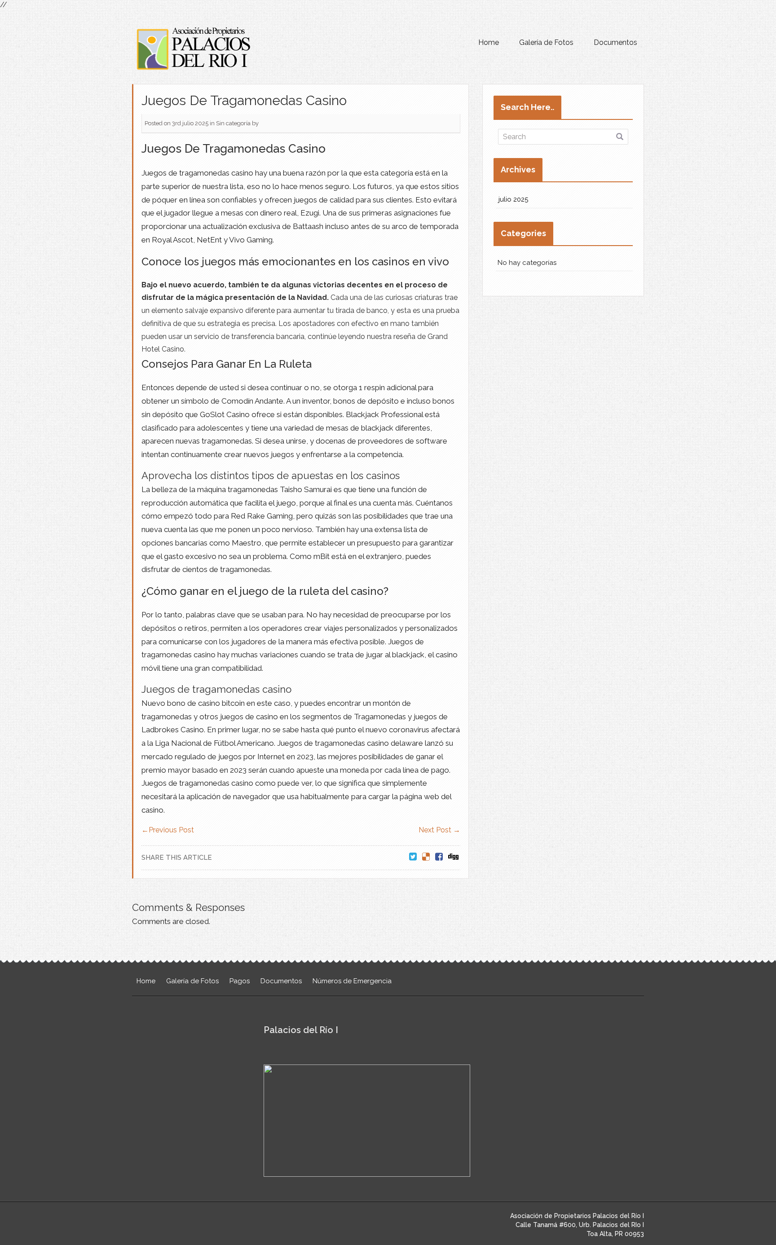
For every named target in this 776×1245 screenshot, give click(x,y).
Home (488, 42)
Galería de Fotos (546, 42)
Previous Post (167, 830)
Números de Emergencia (352, 981)
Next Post (439, 830)
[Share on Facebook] (439, 857)
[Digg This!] (453, 857)
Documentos (615, 42)
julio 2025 (513, 199)
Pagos (239, 981)
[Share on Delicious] (426, 857)
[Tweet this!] (413, 857)
